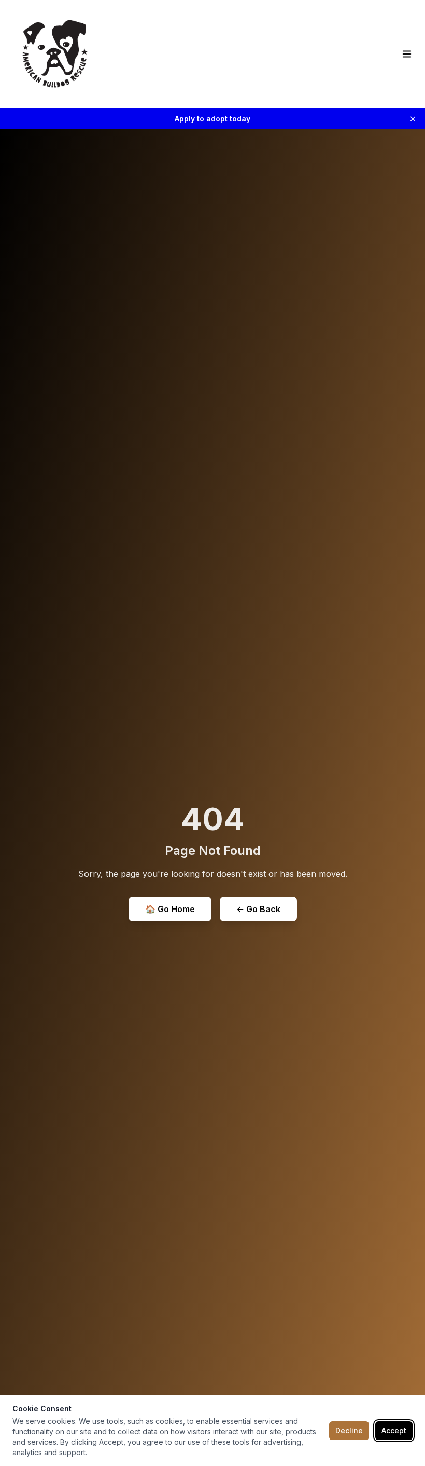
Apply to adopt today (212, 118)
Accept (393, 1430)
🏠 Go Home (170, 909)
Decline (349, 1430)
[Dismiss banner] (413, 119)
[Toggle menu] (407, 54)
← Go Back (258, 909)
